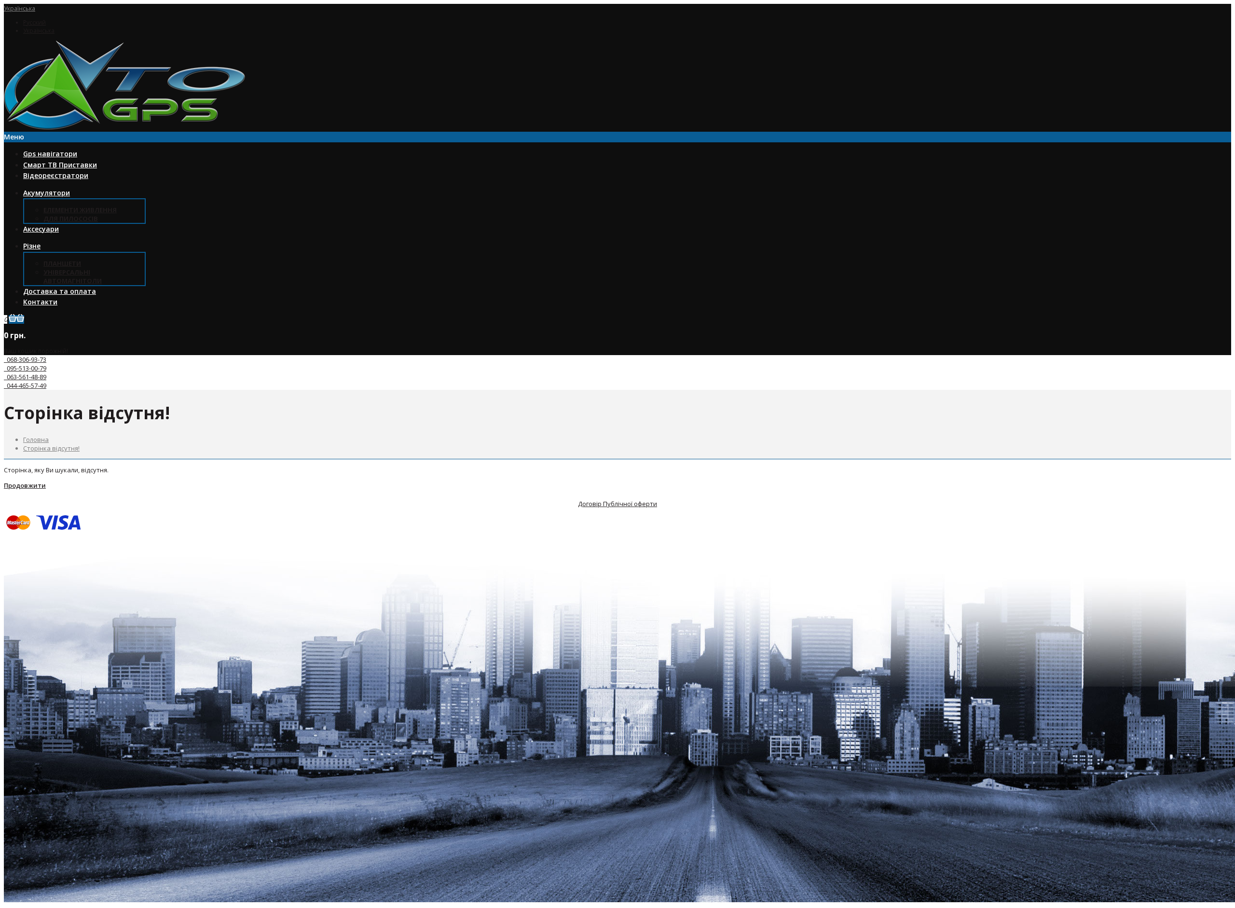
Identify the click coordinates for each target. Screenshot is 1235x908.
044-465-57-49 (25, 385)
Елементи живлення (80, 210)
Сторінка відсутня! (51, 448)
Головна (36, 439)
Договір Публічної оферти (617, 503)
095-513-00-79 (25, 368)
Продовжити (25, 485)
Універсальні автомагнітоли (72, 276)
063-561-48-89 (25, 376)
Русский (34, 22)
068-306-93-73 (25, 359)
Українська (19, 8)
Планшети (62, 263)
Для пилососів (70, 218)
